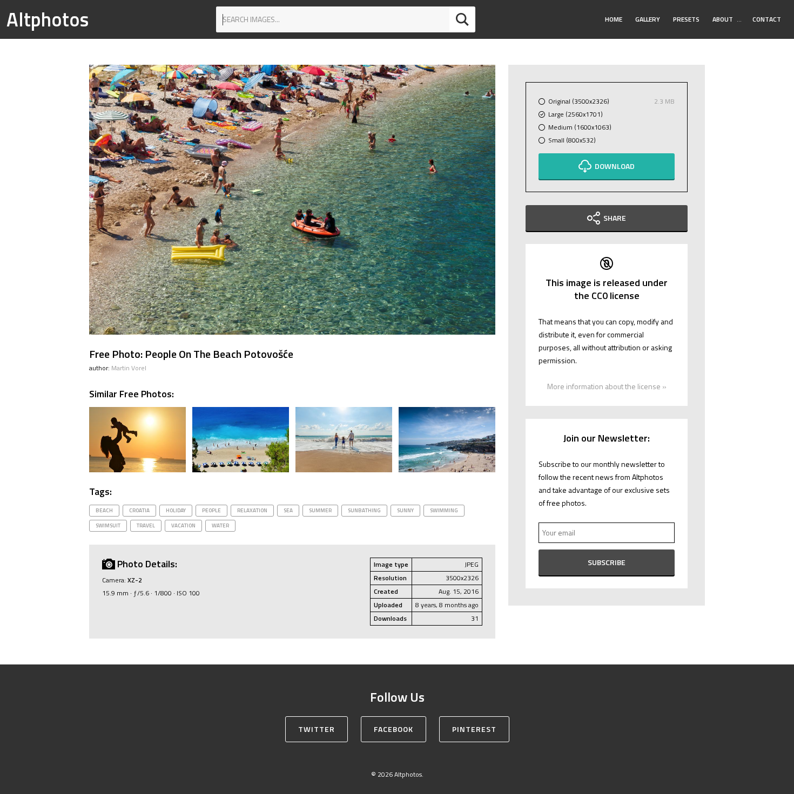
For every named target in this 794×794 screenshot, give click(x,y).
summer (320, 510)
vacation (183, 525)
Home (613, 19)
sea (288, 510)
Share (614, 217)
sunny (405, 510)
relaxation (252, 510)
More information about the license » (607, 386)
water (220, 525)
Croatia (139, 510)
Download (615, 166)
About (722, 19)
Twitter (316, 729)
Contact (766, 19)
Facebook (393, 729)
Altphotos (47, 19)
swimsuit (108, 525)
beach (104, 510)
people (211, 510)
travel (146, 525)
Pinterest (474, 729)
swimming (444, 510)
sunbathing (364, 510)
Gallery (647, 19)
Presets (686, 19)
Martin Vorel (128, 368)
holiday (176, 510)
